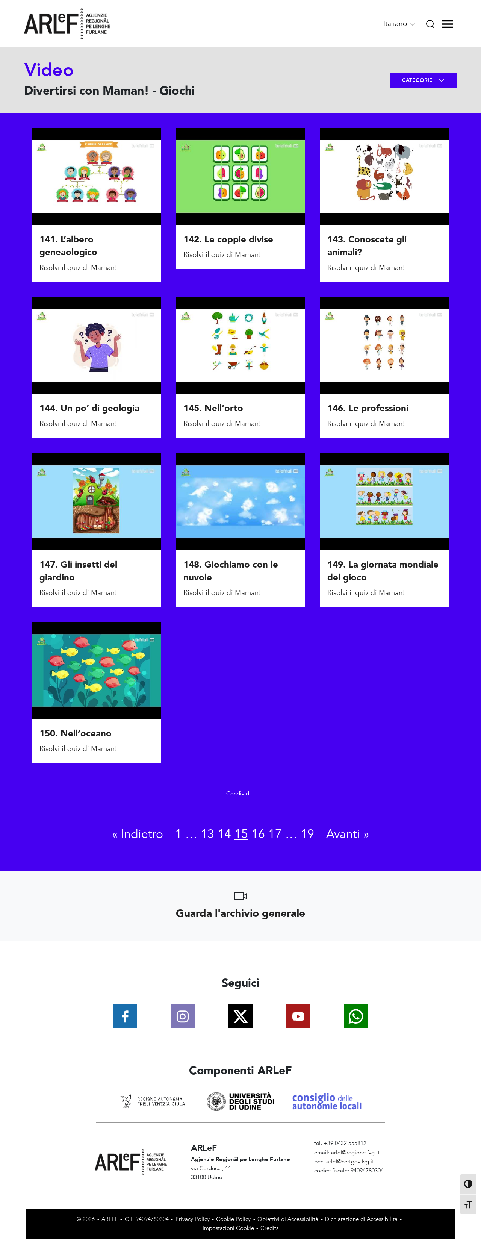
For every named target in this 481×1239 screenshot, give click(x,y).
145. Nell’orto (213, 409)
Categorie (418, 80)
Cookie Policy (233, 1219)
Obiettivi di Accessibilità (287, 1219)
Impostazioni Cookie (228, 1228)
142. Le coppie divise (228, 240)
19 (307, 834)
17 (275, 834)
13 (207, 834)
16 (258, 834)
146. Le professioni (367, 409)
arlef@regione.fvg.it (355, 1153)
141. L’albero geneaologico (68, 246)
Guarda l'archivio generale (240, 913)
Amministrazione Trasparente (350, 1180)
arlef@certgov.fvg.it (350, 1162)
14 (224, 834)
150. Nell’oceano (75, 733)
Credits (269, 1228)
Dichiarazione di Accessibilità (361, 1219)
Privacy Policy (192, 1219)
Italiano (396, 24)
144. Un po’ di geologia (89, 409)
